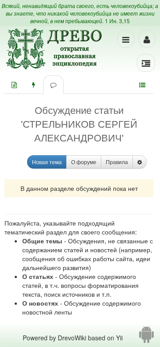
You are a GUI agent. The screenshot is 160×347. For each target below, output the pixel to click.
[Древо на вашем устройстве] (146, 337)
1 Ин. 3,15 (117, 20)
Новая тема (47, 161)
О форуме (83, 161)
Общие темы (42, 240)
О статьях (37, 276)
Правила (117, 161)
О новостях (40, 303)
